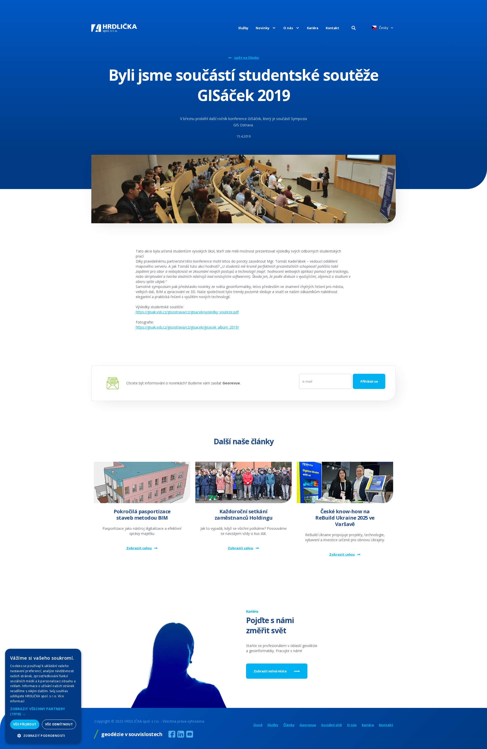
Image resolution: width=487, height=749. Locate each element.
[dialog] (43, 696)
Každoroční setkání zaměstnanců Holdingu (243, 514)
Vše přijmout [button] (25, 724)
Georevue (308, 725)
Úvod (257, 725)
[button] (262, 28)
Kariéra (312, 28)
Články (288, 725)
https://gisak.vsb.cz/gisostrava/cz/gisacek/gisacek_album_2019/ (187, 327)
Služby (243, 28)
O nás (352, 725)
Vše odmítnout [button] (59, 724)
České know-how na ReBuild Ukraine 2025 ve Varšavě (344, 517)
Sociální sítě (331, 725)
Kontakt (332, 28)
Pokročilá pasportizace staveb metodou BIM (142, 514)
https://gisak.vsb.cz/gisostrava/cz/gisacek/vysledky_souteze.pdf (187, 312)
